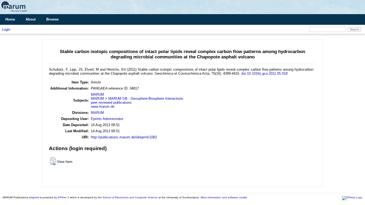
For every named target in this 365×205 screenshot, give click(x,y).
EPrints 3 (63, 197)
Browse (52, 19)
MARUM (97, 95)
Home (10, 19)
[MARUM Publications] (14, 12)
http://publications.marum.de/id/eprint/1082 (124, 137)
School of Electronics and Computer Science (130, 197)
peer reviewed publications (111, 102)
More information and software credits (224, 197)
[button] (53, 161)
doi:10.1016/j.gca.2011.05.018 (264, 73)
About (31, 19)
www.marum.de (102, 106)
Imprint (34, 197)
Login (6, 29)
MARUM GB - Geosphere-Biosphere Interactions (145, 99)
